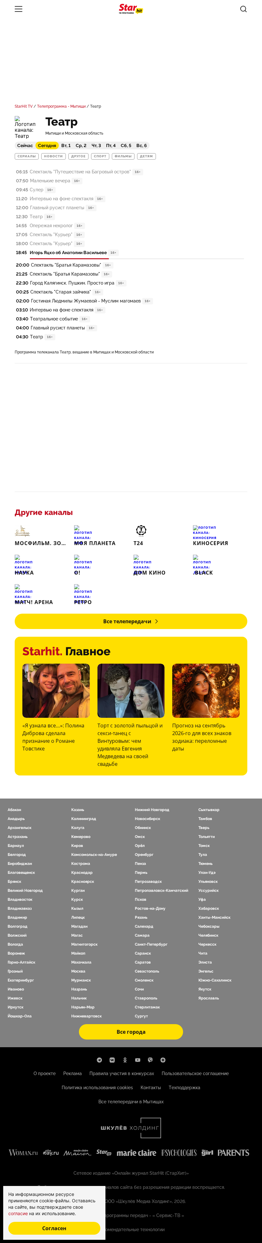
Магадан (79, 926)
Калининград (83, 818)
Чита (202, 953)
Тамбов (205, 818)
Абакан (14, 810)
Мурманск (81, 980)
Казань (77, 810)
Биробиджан (20, 863)
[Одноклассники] (124, 1060)
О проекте (45, 1073)
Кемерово (80, 836)
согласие (18, 1213)
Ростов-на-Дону (150, 908)
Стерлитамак (147, 1007)
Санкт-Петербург (151, 944)
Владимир (17, 917)
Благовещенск (21, 872)
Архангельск (19, 827)
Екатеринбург (21, 980)
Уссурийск (208, 890)
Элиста (205, 962)
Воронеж (16, 953)
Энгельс (205, 971)
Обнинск (143, 827)
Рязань (141, 917)
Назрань (79, 989)
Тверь (203, 827)
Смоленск (144, 980)
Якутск (204, 989)
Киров (77, 845)
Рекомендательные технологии (131, 1229)
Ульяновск (208, 881)
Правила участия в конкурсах (121, 1073)
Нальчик (79, 998)
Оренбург (144, 854)
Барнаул (16, 845)
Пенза (140, 863)
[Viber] (150, 1060)
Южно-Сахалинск (214, 980)
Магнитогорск (84, 944)
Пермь (141, 872)
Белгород (17, 854)
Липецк (78, 917)
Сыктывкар (209, 810)
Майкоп (78, 953)
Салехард (144, 926)
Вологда (15, 944)
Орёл (140, 845)
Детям (146, 156)
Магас (77, 935)
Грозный (15, 971)
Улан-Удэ (207, 872)
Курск (77, 899)
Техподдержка (184, 1087)
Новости (53, 156)
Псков (140, 899)
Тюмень (205, 863)
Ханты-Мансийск (214, 917)
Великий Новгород (25, 890)
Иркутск (15, 1007)
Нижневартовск (86, 1016)
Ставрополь (146, 998)
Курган (78, 890)
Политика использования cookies (97, 1087)
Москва (78, 971)
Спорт (100, 156)
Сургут (141, 1016)
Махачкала (81, 962)
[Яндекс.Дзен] (163, 1060)
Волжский (17, 935)
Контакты (151, 1087)
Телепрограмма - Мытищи (61, 106)
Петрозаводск (148, 881)
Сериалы (27, 156)
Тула (202, 854)
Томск (204, 845)
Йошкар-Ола (20, 1016)
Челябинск (208, 935)
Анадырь (16, 818)
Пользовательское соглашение (195, 1073)
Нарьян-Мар (83, 1007)
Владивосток (20, 899)
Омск (140, 836)
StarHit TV (24, 106)
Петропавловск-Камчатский (161, 890)
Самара (142, 935)
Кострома (80, 863)
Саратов (143, 962)
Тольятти (206, 836)
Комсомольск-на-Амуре (94, 854)
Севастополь (147, 971)
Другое (78, 156)
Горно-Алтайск (21, 962)
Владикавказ (20, 908)
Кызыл (77, 908)
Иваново (16, 989)
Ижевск (15, 998)
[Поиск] (243, 9)
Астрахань (17, 836)
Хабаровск (208, 908)
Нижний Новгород (152, 810)
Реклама (72, 1073)
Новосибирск (147, 818)
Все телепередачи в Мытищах (131, 1101)
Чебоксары (209, 926)
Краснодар (82, 872)
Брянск (14, 881)
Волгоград (17, 926)
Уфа (202, 899)
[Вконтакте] (112, 1060)
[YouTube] (137, 1060)
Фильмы (123, 156)
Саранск (143, 953)
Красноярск (82, 881)
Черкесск (207, 944)
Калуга (77, 827)
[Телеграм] (99, 1060)
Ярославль (208, 998)
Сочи (139, 989)
